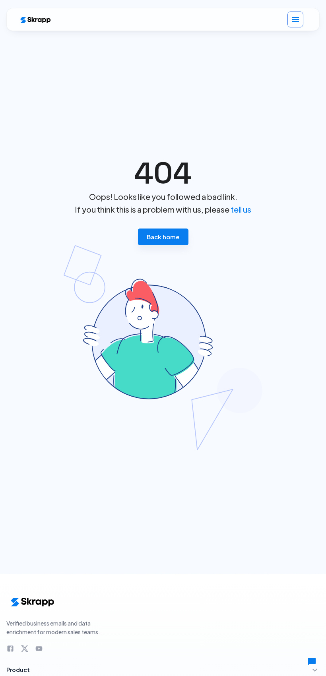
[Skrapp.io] (35, 19)
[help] (312, 662)
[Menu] (295, 19)
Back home (163, 236)
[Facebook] (10, 649)
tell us (241, 209)
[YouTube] (39, 649)
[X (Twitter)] (25, 649)
